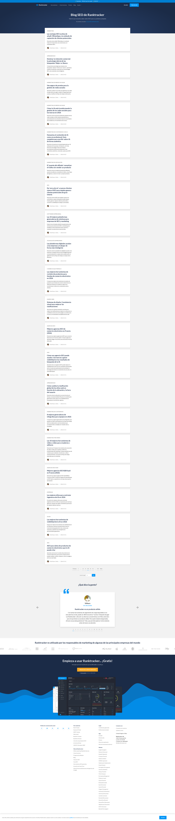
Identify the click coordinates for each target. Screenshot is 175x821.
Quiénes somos (119, 730)
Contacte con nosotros (121, 728)
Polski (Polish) (102, 765)
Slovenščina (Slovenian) (104, 802)
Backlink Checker (77, 736)
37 (85, 568)
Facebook (41, 728)
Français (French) (103, 756)
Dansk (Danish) (102, 780)
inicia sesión (83, 673)
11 (96, 629)
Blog (75, 5)
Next (101, 568)
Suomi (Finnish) (102, 787)
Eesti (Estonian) (102, 784)
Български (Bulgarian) (104, 776)
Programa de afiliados (78, 755)
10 (94, 629)
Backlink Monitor (77, 738)
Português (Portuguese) (104, 767)
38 (88, 568)
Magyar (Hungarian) (103, 789)
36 (83, 568)
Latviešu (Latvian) (103, 795)
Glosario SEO (76, 759)
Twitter (58, 728)
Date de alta (134, 5)
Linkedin (63, 728)
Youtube (47, 728)
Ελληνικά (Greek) (103, 782)
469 (98, 568)
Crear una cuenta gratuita (87, 669)
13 (101, 629)
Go (93, 575)
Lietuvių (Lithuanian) (103, 793)
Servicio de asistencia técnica (105, 744)
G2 (68, 728)
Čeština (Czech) (102, 778)
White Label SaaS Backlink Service (81, 751)
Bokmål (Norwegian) (103, 809)
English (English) (102, 749)
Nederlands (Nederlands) (104, 763)
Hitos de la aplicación (104, 742)
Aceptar (163, 817)
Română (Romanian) (103, 798)
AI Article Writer (77, 743)
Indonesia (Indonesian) (104, 791)
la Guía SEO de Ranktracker (92, 21)
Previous (74, 568)
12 (99, 629)
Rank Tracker (76, 727)
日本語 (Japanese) (103, 760)
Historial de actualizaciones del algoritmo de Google (83, 769)
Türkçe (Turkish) (102, 771)
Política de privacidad (104, 730)
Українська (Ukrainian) (104, 804)
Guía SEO (75, 762)
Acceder (126, 5)
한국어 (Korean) (102, 806)
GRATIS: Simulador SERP (79, 745)
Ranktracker (41, 5)
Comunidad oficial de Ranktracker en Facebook (52, 728)
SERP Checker (76, 732)
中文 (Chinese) (102, 774)
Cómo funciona (63, 5)
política (71, 817)
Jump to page (82, 575)
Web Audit (76, 734)
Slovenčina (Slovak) (103, 800)
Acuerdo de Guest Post (78, 766)
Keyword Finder (77, 730)
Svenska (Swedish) (103, 769)
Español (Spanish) (103, 754)
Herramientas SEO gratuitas (80, 764)
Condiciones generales (104, 727)
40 (92, 568)
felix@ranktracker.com (121, 743)
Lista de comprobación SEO (79, 740)
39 (90, 568)
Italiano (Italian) (102, 758)
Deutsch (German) (103, 752)
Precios (70, 5)
